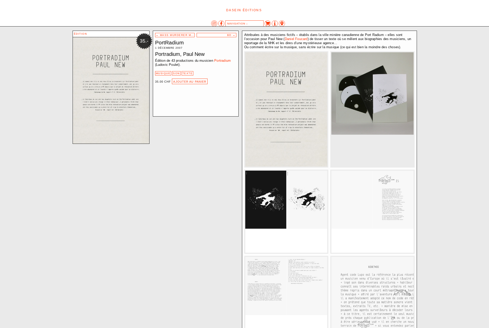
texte (187, 73)
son (176, 73)
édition (80, 33)
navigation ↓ (237, 23)
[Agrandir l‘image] (319, 59)
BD (231, 35)
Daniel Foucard (296, 39)
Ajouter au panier (189, 81)
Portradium (222, 60)
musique (163, 73)
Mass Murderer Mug (175, 35)
